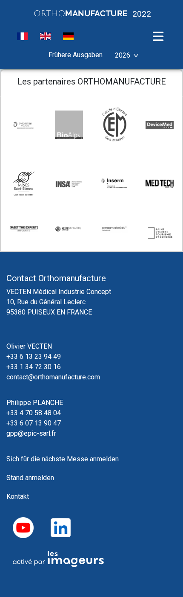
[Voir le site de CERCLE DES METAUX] (114, 125)
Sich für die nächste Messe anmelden (62, 459)
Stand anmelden (30, 478)
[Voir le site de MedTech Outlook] (160, 183)
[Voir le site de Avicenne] (23, 125)
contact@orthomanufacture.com (53, 377)
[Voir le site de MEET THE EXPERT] (23, 229)
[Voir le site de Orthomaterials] (114, 229)
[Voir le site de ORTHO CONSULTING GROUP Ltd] (69, 229)
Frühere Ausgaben (76, 55)
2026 (122, 55)
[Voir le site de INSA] (69, 183)
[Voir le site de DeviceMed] (160, 125)
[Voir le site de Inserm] (114, 183)
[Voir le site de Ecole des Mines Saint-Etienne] (23, 183)
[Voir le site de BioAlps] (69, 125)
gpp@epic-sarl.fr (31, 433)
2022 (140, 13)
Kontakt (17, 496)
